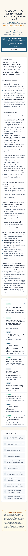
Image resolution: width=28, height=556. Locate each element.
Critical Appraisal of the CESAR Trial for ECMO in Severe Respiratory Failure (15, 419)
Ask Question (13, 49)
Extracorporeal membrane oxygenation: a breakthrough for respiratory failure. (14, 408)
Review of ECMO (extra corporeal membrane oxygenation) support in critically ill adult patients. (15, 387)
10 (5, 292)
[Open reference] (24, 303)
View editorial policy (20, 34)
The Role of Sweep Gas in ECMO (14, 396)
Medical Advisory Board (14, 22)
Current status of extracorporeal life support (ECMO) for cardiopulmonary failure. (15, 336)
